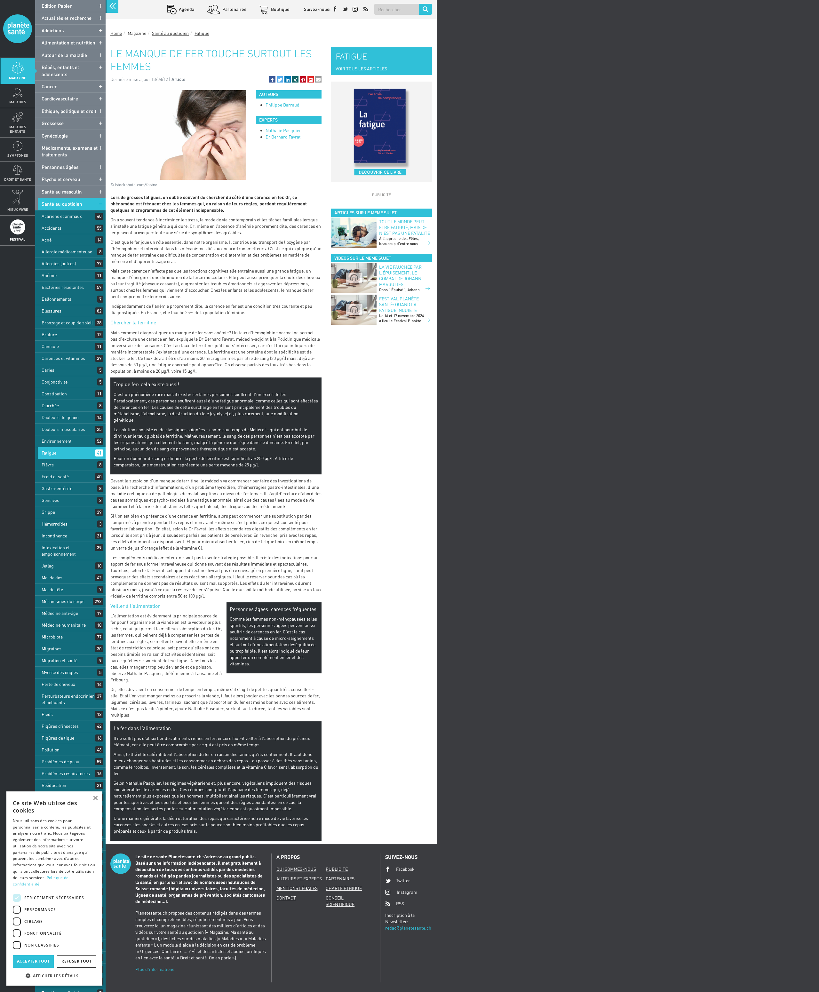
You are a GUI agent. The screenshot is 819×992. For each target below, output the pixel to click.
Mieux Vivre (17, 209)
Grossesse (53, 123)
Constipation (54, 393)
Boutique (280, 9)
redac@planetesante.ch (408, 928)
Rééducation (54, 785)
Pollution (51, 749)
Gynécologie (55, 136)
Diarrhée (50, 405)
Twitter (403, 880)
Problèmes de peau (60, 761)
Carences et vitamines (63, 358)
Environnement (57, 441)
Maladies (17, 102)
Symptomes (17, 155)
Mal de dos (52, 577)
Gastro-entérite (57, 488)
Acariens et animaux (62, 216)
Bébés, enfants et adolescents (60, 70)
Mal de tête (52, 589)
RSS (400, 903)
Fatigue (49, 453)
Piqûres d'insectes (60, 726)
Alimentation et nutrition (68, 42)
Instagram (407, 892)
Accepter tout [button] (33, 961)
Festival (17, 239)
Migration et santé (59, 660)
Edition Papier (57, 6)
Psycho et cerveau (61, 179)
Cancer (49, 86)
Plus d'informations (154, 969)
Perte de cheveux (58, 684)
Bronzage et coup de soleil (67, 322)
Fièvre (48, 464)
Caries (48, 370)
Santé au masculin (62, 191)
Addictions (53, 30)
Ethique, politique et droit (69, 111)
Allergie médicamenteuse (67, 251)
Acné (47, 239)
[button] (272, 79)
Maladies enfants (17, 129)
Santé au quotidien (62, 204)
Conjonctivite (55, 382)
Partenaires (233, 9)
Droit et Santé (17, 179)
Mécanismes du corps (63, 601)
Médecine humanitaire (64, 625)
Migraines (51, 648)
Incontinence (54, 535)
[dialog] (54, 888)
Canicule (50, 346)
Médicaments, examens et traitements (70, 151)
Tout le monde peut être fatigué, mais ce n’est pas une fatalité (404, 227)
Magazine (17, 78)
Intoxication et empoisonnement (59, 551)
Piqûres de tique (58, 738)
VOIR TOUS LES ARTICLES (361, 68)
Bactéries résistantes (63, 287)
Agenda (186, 9)
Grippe (48, 512)
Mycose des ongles (60, 672)
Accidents (51, 228)
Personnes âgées (60, 167)
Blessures (51, 310)
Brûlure (49, 334)
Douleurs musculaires (63, 429)
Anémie (49, 275)
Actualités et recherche (66, 18)
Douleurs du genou (60, 417)
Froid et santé (55, 476)
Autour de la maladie (64, 55)
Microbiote (52, 636)
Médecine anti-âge (60, 613)
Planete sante (17, 28)
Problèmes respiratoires (66, 773)
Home (116, 33)
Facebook (405, 869)
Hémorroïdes (55, 524)
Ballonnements (56, 299)
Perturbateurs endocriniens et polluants (69, 699)
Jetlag (48, 565)
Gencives (50, 500)
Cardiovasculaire (60, 98)
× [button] (95, 798)
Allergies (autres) (59, 263)
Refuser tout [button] (76, 961)
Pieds (47, 714)
